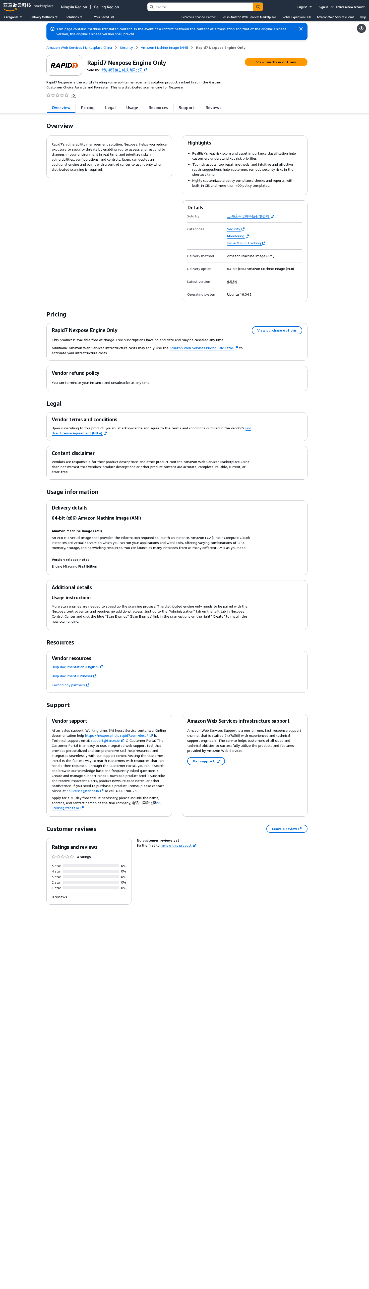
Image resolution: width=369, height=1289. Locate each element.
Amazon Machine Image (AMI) (250, 256)
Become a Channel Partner (198, 17)
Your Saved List (104, 17)
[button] (305, 7)
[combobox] (200, 7)
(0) (74, 95)
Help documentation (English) (75, 667)
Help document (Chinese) (72, 676)
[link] (220, 47)
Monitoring (235, 236)
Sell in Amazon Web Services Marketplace (249, 17)
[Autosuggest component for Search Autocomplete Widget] (258, 7)
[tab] (61, 107)
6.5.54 (232, 282)
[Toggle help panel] (361, 28)
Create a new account (350, 7)
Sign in (323, 7)
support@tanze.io (105, 740)
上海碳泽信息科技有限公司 (122, 69)
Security (233, 229)
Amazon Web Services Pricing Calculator (201, 348)
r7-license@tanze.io (83, 791)
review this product (176, 845)
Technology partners (68, 685)
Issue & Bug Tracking (244, 243)
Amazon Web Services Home (335, 17)
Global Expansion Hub (296, 17)
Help (363, 17)
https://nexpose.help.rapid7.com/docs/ (116, 735)
